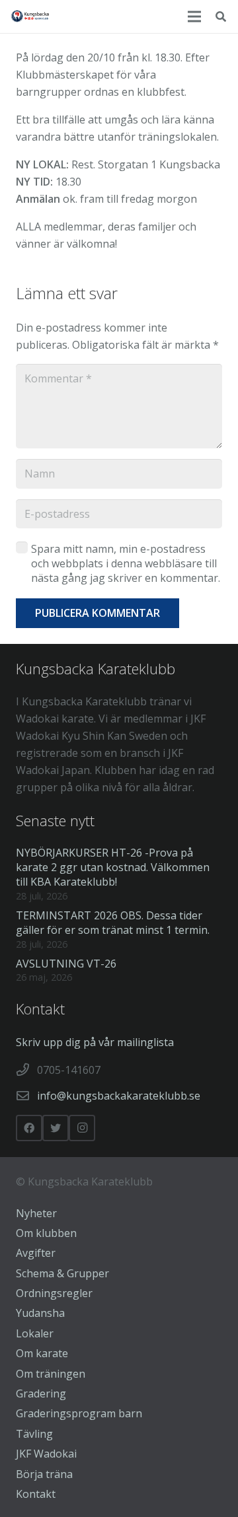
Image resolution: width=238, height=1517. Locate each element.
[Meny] (194, 16)
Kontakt (36, 1494)
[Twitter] (55, 1128)
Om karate (42, 1353)
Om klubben (46, 1233)
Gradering (41, 1393)
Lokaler (35, 1333)
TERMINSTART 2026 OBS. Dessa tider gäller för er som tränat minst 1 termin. (113, 922)
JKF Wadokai (46, 1453)
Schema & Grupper (62, 1273)
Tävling (34, 1434)
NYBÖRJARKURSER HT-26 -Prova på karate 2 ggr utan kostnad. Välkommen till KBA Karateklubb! (113, 867)
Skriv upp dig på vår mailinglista (95, 1042)
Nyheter (36, 1213)
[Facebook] (29, 1128)
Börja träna (44, 1474)
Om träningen (50, 1373)
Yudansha (40, 1313)
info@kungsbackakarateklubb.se (118, 1095)
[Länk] (30, 16)
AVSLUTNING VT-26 (66, 963)
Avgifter (36, 1253)
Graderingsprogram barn (79, 1413)
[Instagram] (82, 1128)
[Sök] (221, 16)
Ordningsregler (54, 1293)
